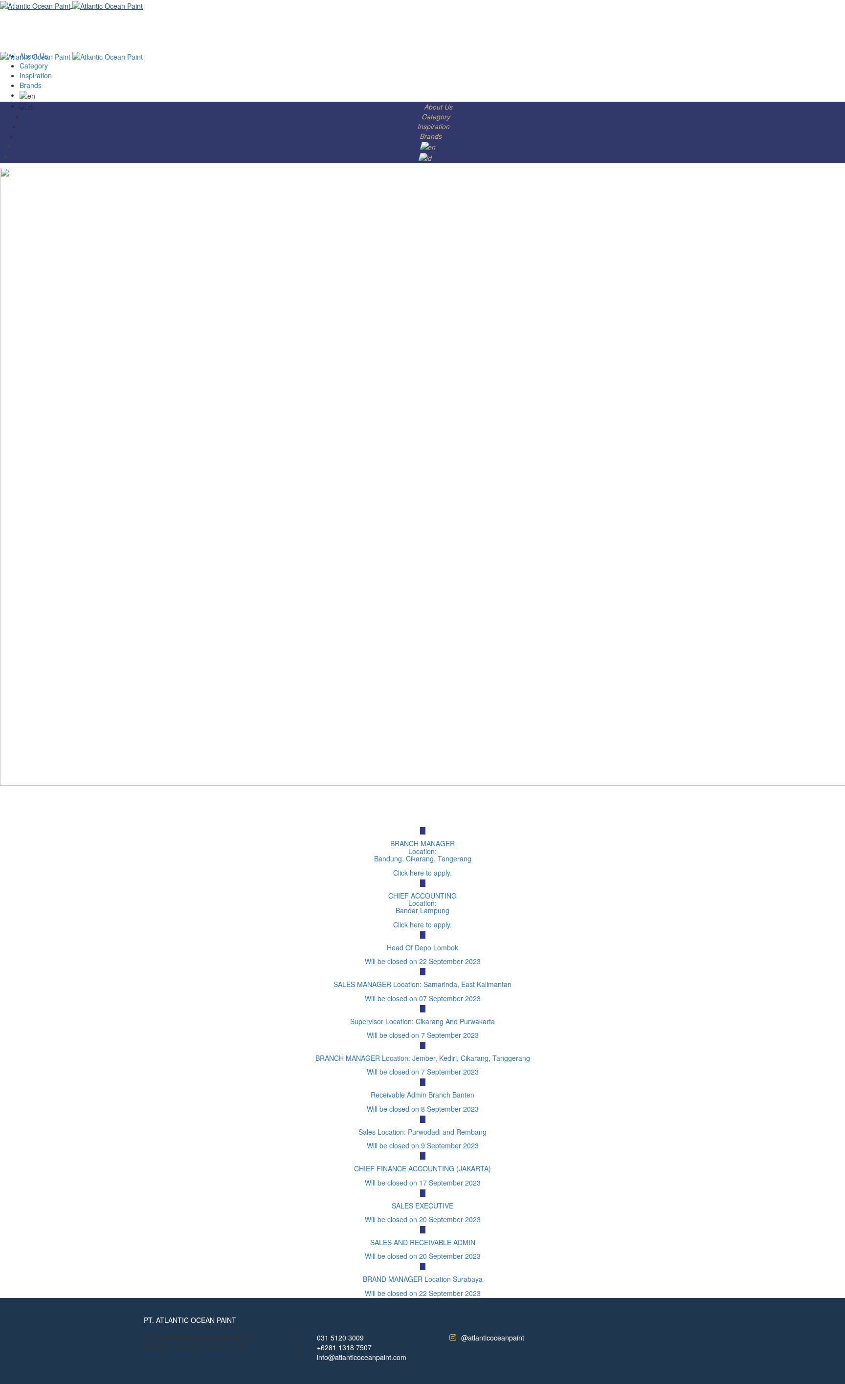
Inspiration (434, 126)
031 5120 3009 (340, 1337)
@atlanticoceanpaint (492, 1337)
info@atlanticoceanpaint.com (361, 1357)
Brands (431, 136)
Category (436, 116)
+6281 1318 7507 (344, 1347)
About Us (438, 106)
